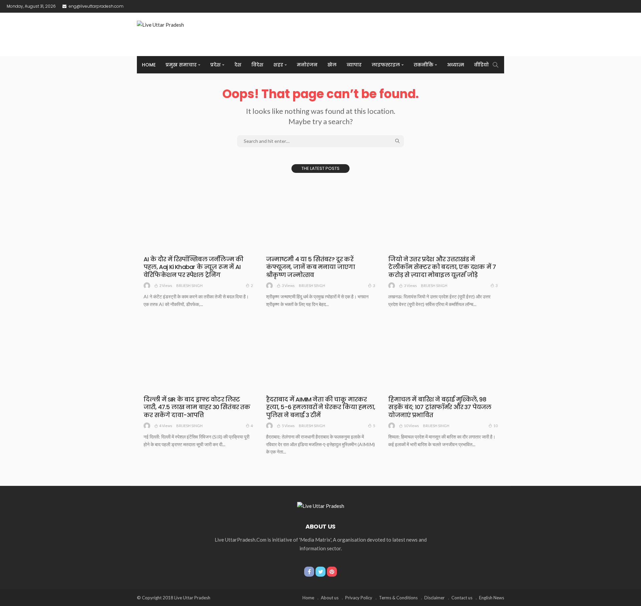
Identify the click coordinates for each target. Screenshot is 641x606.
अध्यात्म (455, 64)
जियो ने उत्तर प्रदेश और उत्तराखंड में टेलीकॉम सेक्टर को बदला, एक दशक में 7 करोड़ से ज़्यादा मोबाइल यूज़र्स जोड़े (442, 267)
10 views (411, 425)
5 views (288, 425)
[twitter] (320, 572)
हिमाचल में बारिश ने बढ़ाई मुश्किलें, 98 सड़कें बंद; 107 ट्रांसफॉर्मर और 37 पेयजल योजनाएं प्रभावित (439, 407)
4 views (165, 425)
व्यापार (354, 64)
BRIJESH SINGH (189, 285)
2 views (165, 285)
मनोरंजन (307, 64)
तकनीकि (423, 64)
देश (237, 64)
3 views (288, 285)
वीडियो (481, 64)
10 (495, 425)
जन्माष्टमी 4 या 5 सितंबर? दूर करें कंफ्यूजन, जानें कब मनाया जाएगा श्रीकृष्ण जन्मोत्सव (310, 267)
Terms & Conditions (398, 597)
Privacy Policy (358, 597)
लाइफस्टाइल (386, 64)
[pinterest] (332, 572)
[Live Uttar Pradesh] (320, 505)
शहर (278, 64)
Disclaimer (434, 597)
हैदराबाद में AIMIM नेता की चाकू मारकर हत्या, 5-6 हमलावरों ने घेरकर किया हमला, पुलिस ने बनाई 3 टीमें (320, 407)
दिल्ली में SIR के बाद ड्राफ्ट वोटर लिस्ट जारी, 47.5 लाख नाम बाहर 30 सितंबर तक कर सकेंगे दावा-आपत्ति (197, 407)
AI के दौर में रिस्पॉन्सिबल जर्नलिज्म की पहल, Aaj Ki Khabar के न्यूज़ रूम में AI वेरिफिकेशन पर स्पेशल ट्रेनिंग (193, 267)
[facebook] (309, 572)
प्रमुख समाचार (181, 64)
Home (149, 64)
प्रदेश (215, 64)
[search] (495, 64)
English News (491, 597)
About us (330, 597)
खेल (332, 64)
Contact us (461, 597)
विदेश (257, 64)
